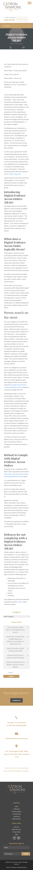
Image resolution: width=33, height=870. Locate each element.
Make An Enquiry (22, 19)
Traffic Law (16, 809)
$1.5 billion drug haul (14, 174)
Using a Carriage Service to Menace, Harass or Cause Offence (15, 664)
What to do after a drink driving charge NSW (15, 649)
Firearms (21, 43)
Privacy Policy (16, 832)
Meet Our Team (16, 829)
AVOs (16, 806)
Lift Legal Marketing (21, 867)
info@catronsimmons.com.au (16, 738)
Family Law (16, 816)
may (17, 572)
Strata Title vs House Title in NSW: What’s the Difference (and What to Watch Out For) (15, 640)
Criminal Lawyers (16, 811)
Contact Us (16, 700)
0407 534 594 (10, 20)
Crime (16, 43)
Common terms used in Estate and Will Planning (15, 656)
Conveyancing (17, 814)
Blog (16, 834)
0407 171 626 (15, 723)
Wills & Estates (16, 819)
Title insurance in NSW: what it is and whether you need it (15, 629)
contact (20, 602)
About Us (16, 827)
